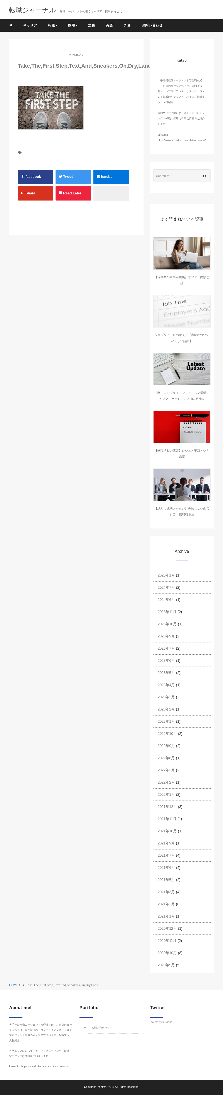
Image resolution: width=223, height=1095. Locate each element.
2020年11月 (167, 941)
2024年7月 (166, 587)
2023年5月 (166, 673)
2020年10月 (167, 953)
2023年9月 (166, 636)
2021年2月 (166, 904)
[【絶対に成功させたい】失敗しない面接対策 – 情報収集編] (182, 484)
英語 (109, 25)
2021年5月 (166, 880)
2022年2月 (166, 782)
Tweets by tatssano (161, 1022)
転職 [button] (51, 25)
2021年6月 (166, 868)
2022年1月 (166, 794)
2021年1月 (166, 916)
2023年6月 (166, 661)
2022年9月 (166, 746)
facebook (33, 177)
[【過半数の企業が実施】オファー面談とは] (182, 253)
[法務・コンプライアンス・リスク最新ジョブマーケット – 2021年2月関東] (182, 369)
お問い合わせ (152, 25)
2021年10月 (167, 831)
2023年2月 (166, 709)
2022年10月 (167, 734)
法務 (91, 25)
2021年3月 (166, 892)
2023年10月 (167, 624)
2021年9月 (166, 843)
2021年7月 (166, 855)
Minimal (102, 1086)
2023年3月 (166, 697)
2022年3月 (166, 770)
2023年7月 (166, 648)
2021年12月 (167, 807)
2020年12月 (167, 928)
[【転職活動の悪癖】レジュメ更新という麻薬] (182, 427)
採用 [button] (71, 25)
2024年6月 (166, 600)
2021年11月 (167, 819)
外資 (127, 25)
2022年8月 (166, 758)
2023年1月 (166, 721)
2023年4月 (166, 685)
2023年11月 (167, 612)
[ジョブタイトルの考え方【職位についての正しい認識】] (182, 311)
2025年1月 (166, 575)
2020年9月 (166, 965)
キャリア (30, 25)
